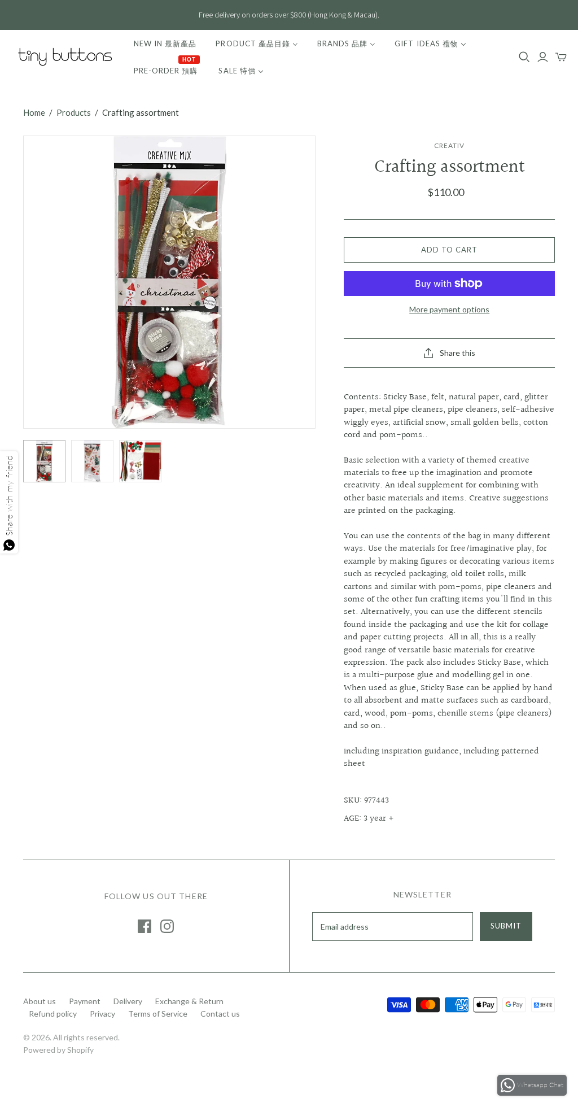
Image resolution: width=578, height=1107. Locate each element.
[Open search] (524, 57)
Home (34, 112)
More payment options (449, 309)
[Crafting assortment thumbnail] (44, 461)
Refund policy (53, 1013)
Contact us (220, 1013)
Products (73, 112)
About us (39, 1001)
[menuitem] (165, 43)
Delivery (127, 1001)
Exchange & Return (189, 1001)
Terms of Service (157, 1013)
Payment (84, 1001)
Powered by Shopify (58, 1049)
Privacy (102, 1013)
